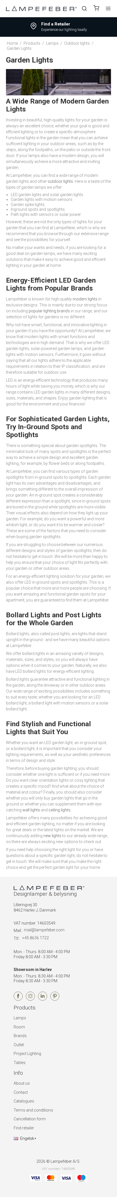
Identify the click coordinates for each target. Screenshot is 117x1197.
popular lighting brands (49, 311)
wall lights (31, 810)
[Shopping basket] (96, 8)
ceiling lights (59, 810)
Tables (20, 1062)
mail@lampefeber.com (44, 930)
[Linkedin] (42, 999)
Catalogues (24, 1101)
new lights (52, 835)
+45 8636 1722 (35, 938)
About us (22, 1083)
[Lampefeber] (41, 8)
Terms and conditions (33, 1110)
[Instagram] (30, 999)
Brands (20, 1035)
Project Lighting (27, 1053)
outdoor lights (60, 181)
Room (19, 1027)
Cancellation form (30, 1119)
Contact (21, 1092)
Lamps (20, 1018)
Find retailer (24, 1128)
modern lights (85, 299)
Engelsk (27, 1138)
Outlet (19, 1045)
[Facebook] (18, 999)
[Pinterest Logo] (54, 999)
